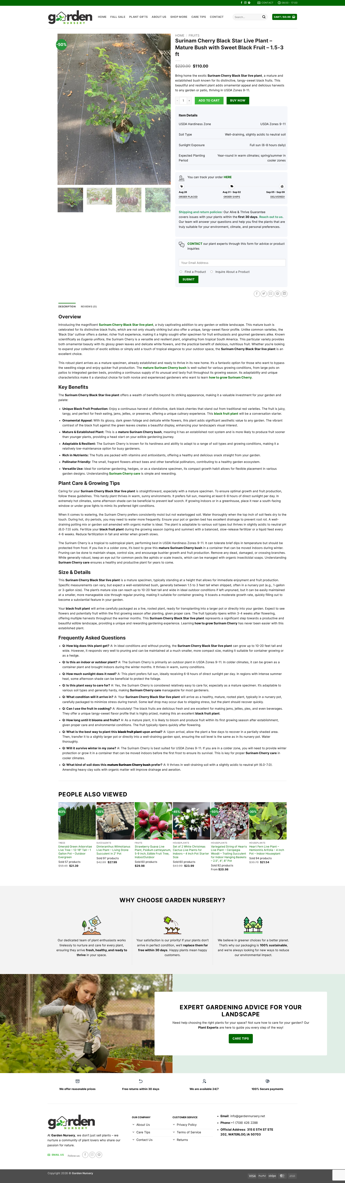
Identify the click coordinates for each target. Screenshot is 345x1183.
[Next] (164, 109)
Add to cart (209, 100)
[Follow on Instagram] (245, 2)
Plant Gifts (138, 17)
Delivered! (277, 196)
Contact (217, 17)
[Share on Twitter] (264, 294)
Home (102, 17)
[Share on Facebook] (257, 294)
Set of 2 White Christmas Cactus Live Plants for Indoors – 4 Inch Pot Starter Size (191, 852)
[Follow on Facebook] (241, 2)
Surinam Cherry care (124, 473)
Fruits (194, 35)
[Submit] (264, 17)
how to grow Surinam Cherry (230, 377)
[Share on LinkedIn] (284, 294)
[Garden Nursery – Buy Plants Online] (70, 17)
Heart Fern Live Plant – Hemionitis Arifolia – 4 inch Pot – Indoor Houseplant (266, 850)
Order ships (232, 196)
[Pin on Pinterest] (277, 294)
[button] (284, 17)
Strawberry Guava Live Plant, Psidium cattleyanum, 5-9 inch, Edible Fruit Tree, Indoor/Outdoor (153, 852)
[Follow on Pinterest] (249, 2)
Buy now (237, 100)
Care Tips (198, 17)
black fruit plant (226, 413)
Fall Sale (117, 17)
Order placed (188, 196)
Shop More (178, 17)
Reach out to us (271, 217)
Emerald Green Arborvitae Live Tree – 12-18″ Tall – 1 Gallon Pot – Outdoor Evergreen (75, 852)
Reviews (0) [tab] (89, 306)
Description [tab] (67, 306)
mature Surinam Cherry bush (165, 367)
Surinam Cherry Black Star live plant (126, 324)
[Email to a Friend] (271, 294)
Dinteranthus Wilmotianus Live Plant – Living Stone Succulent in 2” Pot (113, 850)
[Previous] (64, 109)
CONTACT (194, 243)
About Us (159, 17)
